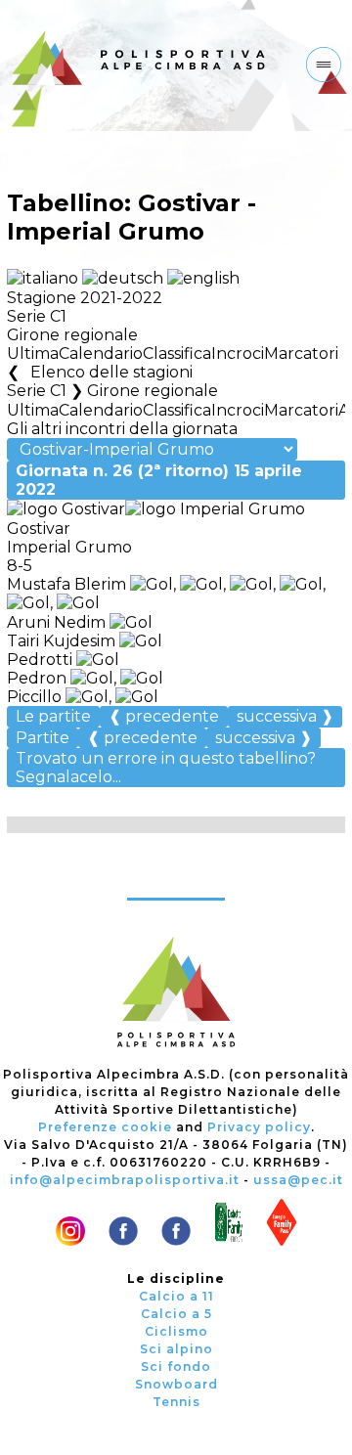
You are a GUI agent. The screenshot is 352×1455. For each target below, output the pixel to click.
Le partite (53, 716)
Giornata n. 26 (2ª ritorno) (159, 480)
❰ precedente (164, 716)
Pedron (38, 678)
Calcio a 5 (176, 1313)
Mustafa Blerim (66, 584)
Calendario (101, 353)
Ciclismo (176, 1331)
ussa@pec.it (298, 1179)
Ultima (33, 353)
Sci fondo (176, 1366)
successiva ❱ (285, 716)
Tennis (176, 1401)
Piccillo (36, 696)
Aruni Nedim (56, 622)
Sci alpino (176, 1349)
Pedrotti (41, 659)
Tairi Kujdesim (61, 641)
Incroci (237, 353)
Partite (42, 737)
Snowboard (176, 1384)
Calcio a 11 (176, 1296)
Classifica (177, 353)
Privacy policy (259, 1127)
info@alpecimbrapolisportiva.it (125, 1179)
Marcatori (301, 353)
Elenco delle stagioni (111, 372)
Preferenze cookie (105, 1127)
